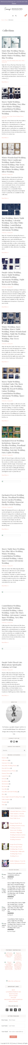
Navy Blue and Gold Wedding (10, 791)
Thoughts (4, 802)
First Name (5, 1020)
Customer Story (6, 763)
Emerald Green (6, 768)
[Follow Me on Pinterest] (13, 981)
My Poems (4, 786)
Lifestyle (4, 778)
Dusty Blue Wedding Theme (12, 60)
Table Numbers (6, 799)
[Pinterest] (7, 1010)
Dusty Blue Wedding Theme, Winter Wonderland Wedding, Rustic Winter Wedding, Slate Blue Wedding (14, 54)
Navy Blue (4, 789)
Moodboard (5, 781)
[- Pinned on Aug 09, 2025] (9, 971)
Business (4, 757)
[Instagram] (11, 1010)
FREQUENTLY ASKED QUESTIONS (13, 999)
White (23, 60)
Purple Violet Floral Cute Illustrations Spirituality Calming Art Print (12, 664)
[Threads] (15, 1010)
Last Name (5, 1025)
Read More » (5, 82)
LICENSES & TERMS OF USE (13, 992)
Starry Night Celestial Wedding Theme (15, 116)
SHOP (13, 990)
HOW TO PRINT (13, 995)
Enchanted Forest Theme (9, 771)
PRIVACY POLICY (13, 1001)
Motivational (5, 784)
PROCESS (13, 997)
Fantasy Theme (6, 773)
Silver (20, 60)
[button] (16, 16)
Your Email (5, 1031)
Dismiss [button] (14, 3)
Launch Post (5, 776)
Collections (4, 60)
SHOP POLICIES (13, 993)
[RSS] (19, 1010)
